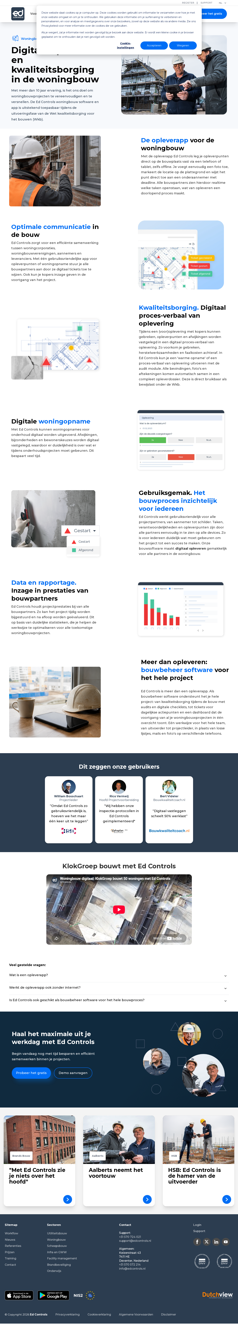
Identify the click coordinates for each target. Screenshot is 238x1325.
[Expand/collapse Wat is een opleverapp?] (225, 975)
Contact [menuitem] (10, 1264)
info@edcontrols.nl (132, 1268)
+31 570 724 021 (130, 1237)
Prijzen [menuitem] (9, 1252)
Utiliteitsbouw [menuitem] (57, 1233)
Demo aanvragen (73, 1073)
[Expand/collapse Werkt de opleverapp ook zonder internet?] (225, 988)
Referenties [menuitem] (13, 1246)
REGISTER (188, 2)
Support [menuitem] (199, 1231)
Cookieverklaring (99, 1314)
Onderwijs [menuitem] (54, 1271)
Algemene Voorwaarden (136, 1314)
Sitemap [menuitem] (11, 1225)
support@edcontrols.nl (135, 1240)
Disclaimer (168, 1314)
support (206, 2)
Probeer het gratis (208, 13)
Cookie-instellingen (125, 45)
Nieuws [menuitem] (10, 1239)
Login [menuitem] (197, 1225)
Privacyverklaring (67, 1314)
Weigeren (183, 45)
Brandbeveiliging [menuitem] (59, 1264)
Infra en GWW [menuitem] (57, 1252)
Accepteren (154, 45)
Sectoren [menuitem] (54, 1225)
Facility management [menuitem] (62, 1258)
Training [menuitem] (10, 1258)
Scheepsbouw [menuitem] (57, 1246)
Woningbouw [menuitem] (56, 1239)
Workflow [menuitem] (11, 1233)
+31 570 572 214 (130, 1264)
